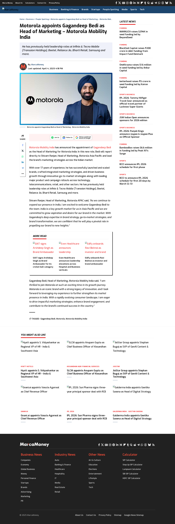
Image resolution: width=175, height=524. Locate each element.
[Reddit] (152, 3)
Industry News (65, 455)
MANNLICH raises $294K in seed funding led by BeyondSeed (134, 34)
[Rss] (171, 3)
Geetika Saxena (135, 411)
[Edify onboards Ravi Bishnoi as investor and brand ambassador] (97, 248)
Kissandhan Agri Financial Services (83, 367)
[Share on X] (22, 151)
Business (30, 19)
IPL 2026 (70, 411)
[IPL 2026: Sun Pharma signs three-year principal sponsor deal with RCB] (87, 397)
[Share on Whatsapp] (22, 156)
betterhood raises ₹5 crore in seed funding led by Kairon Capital (135, 84)
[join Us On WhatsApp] (55, 138)
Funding (123, 28)
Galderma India (120, 411)
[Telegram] (155, 3)
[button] (166, 9)
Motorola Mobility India (41, 147)
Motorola (60, 319)
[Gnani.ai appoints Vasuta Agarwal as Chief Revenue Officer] (41, 397)
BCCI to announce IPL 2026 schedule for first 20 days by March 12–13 (135, 180)
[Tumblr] (145, 3)
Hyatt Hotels (27, 367)
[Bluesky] (167, 3)
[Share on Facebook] (22, 145)
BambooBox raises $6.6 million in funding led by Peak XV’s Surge (136, 150)
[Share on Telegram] (22, 168)
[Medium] (138, 3)
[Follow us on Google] (67, 138)
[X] (120, 3)
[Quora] (148, 3)
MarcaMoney (37, 64)
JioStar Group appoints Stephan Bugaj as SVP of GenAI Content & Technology (131, 373)
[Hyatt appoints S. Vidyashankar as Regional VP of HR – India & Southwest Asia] (41, 352)
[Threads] (163, 3)
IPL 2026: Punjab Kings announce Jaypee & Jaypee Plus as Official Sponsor (136, 134)
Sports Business (127, 95)
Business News (31, 455)
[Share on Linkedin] (22, 162)
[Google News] (124, 3)
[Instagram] (127, 3)
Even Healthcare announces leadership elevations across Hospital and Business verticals (69, 263)
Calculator (130, 455)
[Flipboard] (142, 3)
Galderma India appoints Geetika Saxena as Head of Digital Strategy (132, 417)
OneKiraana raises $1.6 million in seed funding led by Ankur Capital (135, 67)
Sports (123, 161)
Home (22, 19)
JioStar (116, 367)
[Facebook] (116, 3)
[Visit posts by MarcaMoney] (23, 66)
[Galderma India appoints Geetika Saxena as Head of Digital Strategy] (133, 397)
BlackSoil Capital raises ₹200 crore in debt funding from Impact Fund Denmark (135, 51)
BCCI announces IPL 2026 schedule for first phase (133, 166)
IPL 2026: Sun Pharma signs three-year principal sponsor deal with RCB (87, 417)
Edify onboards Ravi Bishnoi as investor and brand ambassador (96, 260)
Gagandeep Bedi (102, 147)
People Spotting (42, 19)
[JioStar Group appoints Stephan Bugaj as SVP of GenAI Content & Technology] (133, 352)
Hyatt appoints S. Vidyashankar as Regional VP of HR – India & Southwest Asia (40, 373)
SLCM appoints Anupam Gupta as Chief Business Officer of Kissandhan (87, 372)
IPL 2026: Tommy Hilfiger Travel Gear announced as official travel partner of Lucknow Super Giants (133, 102)
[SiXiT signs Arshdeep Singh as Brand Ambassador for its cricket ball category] (45, 248)
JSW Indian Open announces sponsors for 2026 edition (134, 119)
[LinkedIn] (134, 3)
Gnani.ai (24, 411)
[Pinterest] (131, 3)
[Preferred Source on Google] (83, 138)
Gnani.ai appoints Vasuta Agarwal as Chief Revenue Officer (41, 417)
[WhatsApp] (159, 3)
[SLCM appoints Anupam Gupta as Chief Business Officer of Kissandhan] (87, 352)
